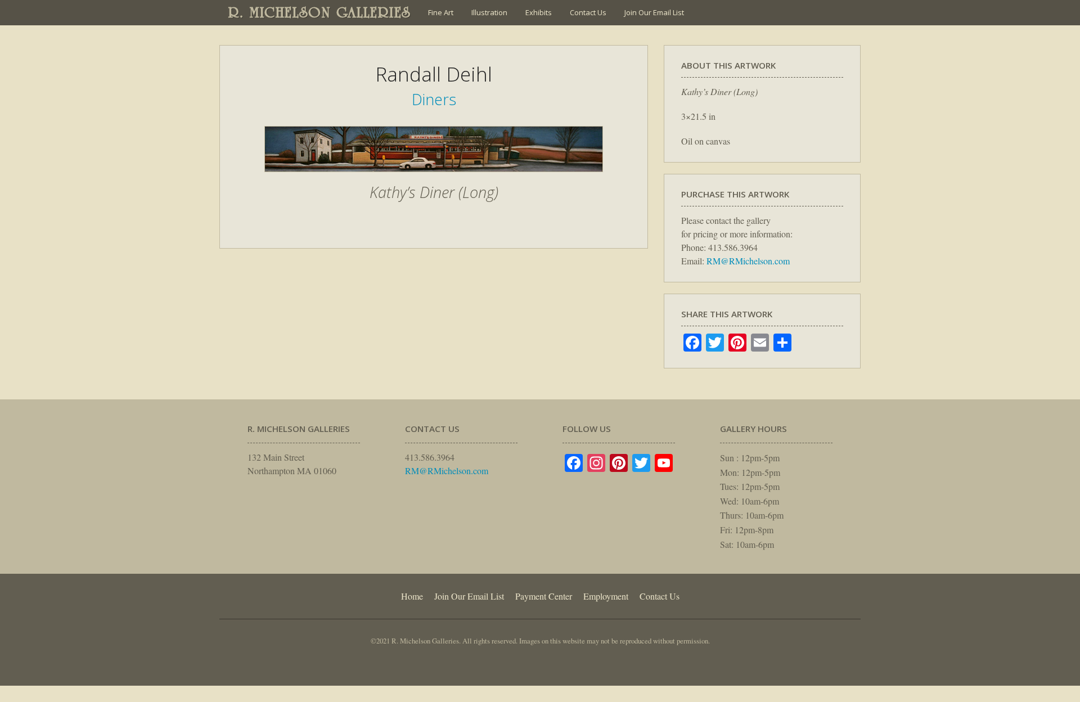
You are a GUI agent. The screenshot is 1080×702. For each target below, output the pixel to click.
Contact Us (588, 12)
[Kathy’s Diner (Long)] (433, 177)
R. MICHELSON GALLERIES (319, 12)
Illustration (489, 12)
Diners (434, 99)
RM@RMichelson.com (748, 261)
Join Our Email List (654, 12)
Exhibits (538, 12)
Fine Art (440, 12)
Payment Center (543, 596)
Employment (605, 596)
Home (412, 596)
